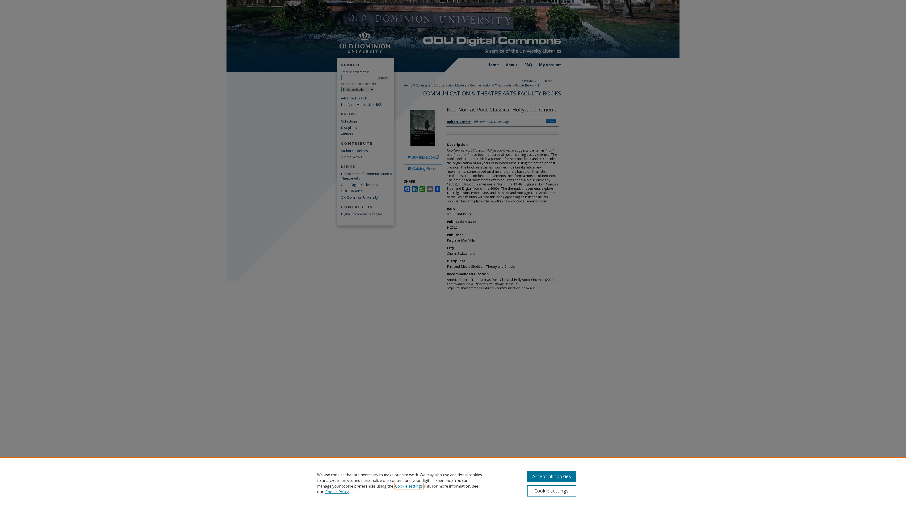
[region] (453, 483)
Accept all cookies (551, 476)
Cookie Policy (337, 491)
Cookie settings (409, 486)
